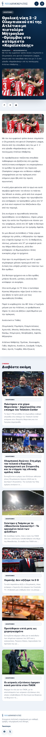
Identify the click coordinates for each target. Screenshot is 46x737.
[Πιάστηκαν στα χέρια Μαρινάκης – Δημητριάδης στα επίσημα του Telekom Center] (23, 383)
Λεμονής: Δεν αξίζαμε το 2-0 (21, 580)
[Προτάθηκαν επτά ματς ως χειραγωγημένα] (23, 608)
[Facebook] (4, 731)
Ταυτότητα (6, 726)
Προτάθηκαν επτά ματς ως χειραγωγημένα (20, 630)
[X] (10, 731)
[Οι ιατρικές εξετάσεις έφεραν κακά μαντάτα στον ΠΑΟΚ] (23, 662)
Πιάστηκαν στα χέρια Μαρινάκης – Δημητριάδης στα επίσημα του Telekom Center (22, 407)
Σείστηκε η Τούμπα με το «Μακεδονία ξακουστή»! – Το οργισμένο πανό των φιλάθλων (21, 527)
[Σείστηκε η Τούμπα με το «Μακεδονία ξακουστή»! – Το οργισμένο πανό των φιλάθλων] (23, 502)
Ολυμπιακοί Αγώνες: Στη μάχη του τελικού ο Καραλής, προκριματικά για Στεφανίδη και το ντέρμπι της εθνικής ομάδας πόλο (22, 466)
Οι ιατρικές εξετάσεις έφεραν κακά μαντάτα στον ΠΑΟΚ (22, 684)
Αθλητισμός (7, 12)
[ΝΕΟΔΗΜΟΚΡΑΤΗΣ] (14, 4)
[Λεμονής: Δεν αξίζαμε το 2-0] (23, 559)
